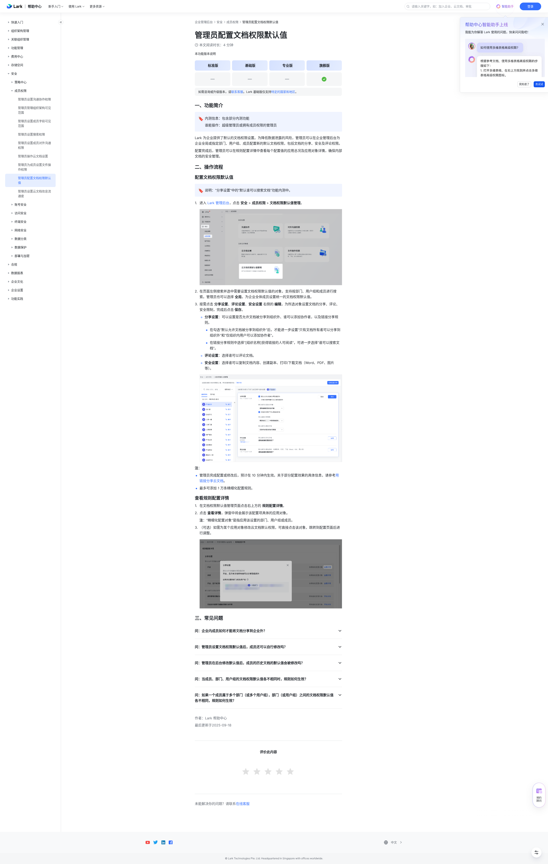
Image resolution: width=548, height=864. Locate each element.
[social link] (149, 842)
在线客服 (243, 804)
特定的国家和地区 (283, 92)
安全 (220, 22)
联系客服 (237, 92)
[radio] (246, 772)
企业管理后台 (204, 22)
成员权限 (232, 22)
